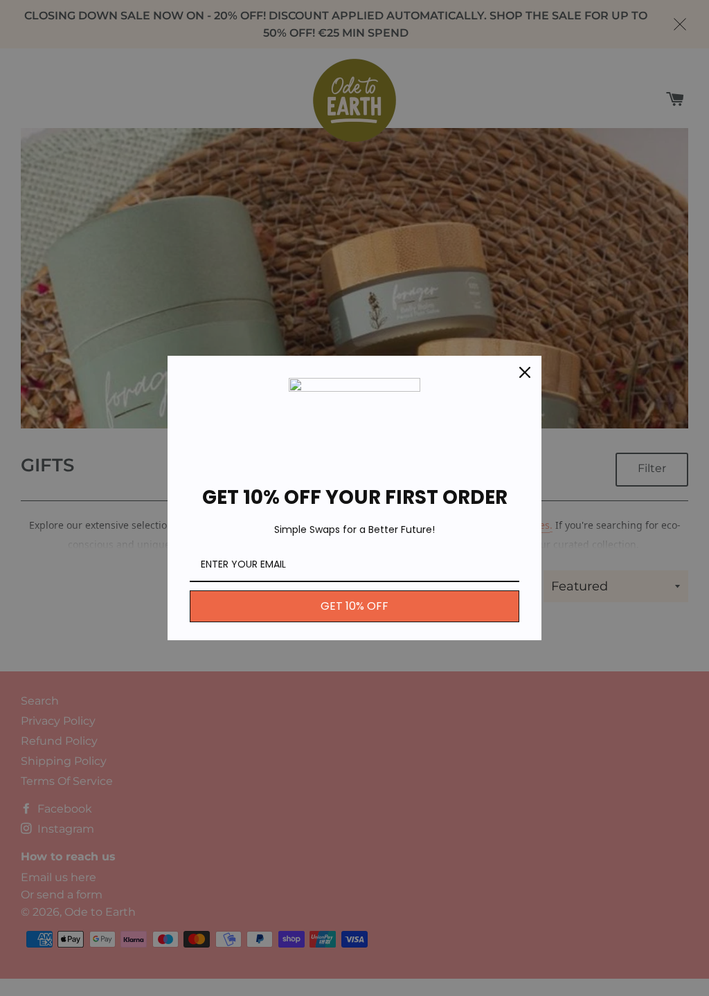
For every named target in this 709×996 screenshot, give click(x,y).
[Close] (524, 372)
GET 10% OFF (354, 606)
